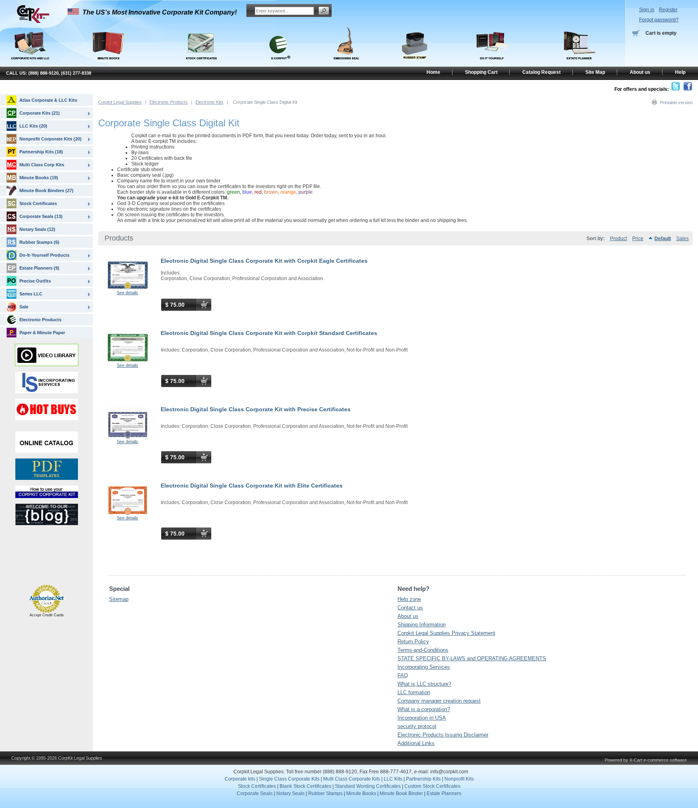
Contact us (410, 608)
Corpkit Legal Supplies (120, 102)
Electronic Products (168, 102)
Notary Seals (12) (37, 229)
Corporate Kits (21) (39, 113)
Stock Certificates (38, 203)
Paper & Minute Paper (42, 332)
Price (637, 238)
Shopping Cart (481, 72)
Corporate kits (240, 779)
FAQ (402, 675)
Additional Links (416, 743)
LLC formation (413, 692)
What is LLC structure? (424, 684)
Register (668, 10)
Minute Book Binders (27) (46, 190)
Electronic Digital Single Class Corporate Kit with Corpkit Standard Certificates (269, 333)
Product (618, 238)
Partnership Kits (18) (41, 151)
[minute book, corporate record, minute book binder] (108, 64)
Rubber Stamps (325, 793)
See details (127, 292)
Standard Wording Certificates (368, 786)
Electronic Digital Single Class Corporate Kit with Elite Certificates (252, 485)
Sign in (646, 10)
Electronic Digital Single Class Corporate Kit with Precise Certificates (256, 409)
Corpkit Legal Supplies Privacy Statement (446, 633)
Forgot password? (659, 20)
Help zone (409, 599)
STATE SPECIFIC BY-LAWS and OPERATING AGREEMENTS (471, 658)
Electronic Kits (209, 102)
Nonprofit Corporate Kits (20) (50, 138)
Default (662, 238)
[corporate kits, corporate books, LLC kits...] (29, 43)
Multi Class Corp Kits (41, 164)
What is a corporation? (423, 709)
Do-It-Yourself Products (44, 255)
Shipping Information (421, 625)
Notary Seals (290, 793)
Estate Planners (444, 793)
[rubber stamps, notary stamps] (414, 64)
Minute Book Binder (401, 793)
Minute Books (361, 793)
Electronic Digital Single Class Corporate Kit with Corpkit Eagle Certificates (264, 260)
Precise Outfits (35, 280)
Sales (682, 238)
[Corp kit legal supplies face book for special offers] (687, 89)
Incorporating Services (423, 667)
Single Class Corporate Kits (289, 779)
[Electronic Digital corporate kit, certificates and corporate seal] (278, 64)
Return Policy (413, 641)
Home (433, 72)
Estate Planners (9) (39, 268)
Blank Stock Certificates (305, 786)
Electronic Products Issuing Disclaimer (442, 735)
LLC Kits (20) (33, 126)
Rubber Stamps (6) (39, 242)
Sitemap (118, 599)
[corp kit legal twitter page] (675, 89)
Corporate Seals (255, 793)
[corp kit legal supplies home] (33, 22)
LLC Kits (392, 779)
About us (407, 616)
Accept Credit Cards (46, 615)
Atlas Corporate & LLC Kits (48, 100)
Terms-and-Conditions (422, 650)
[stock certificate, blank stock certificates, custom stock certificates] (201, 64)
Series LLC (30, 293)
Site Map (595, 72)
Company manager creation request (439, 701)
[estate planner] (579, 64)
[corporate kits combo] (492, 64)
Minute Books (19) (38, 177)
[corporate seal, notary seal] (346, 64)
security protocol (416, 726)
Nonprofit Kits (459, 779)
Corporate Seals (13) (41, 216)
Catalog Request (541, 72)
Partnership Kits (423, 779)
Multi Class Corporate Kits (351, 779)
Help (680, 72)
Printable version (676, 102)
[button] (27, 566)
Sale (23, 306)
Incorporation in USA (421, 718)
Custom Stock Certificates (432, 786)
